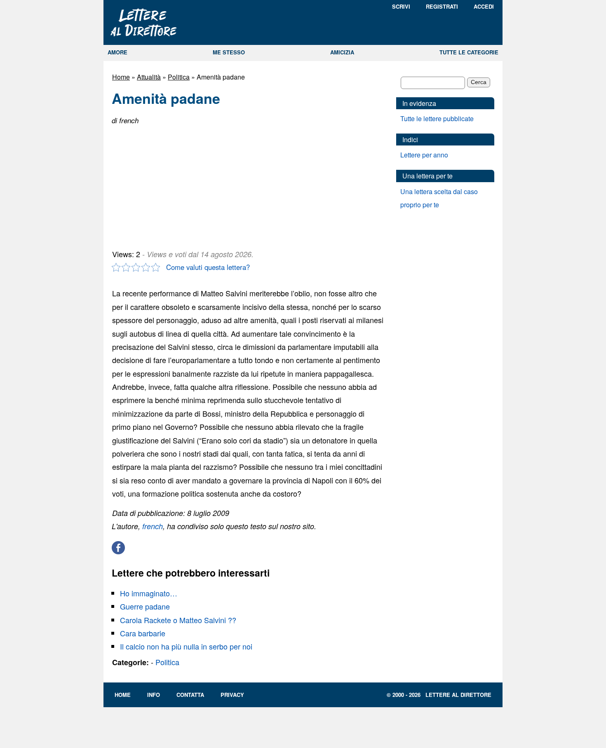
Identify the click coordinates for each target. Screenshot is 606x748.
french (152, 526)
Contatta (190, 695)
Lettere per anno (424, 154)
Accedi (484, 6)
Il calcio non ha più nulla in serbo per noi (186, 646)
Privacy (232, 695)
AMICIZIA (342, 52)
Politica (179, 77)
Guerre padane (145, 606)
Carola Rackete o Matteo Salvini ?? (178, 619)
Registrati (442, 6)
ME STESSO (229, 52)
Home (121, 77)
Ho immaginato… (148, 593)
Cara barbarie (142, 633)
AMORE (117, 52)
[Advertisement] (173, 183)
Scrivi (401, 6)
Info (153, 695)
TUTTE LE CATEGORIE (468, 52)
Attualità (149, 77)
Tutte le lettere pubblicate (437, 118)
